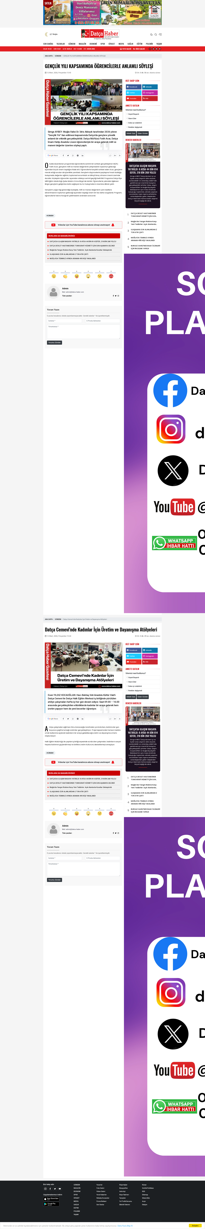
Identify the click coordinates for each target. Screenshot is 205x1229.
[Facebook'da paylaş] (63, 155)
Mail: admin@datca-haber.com (73, 292)
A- (120, 156)
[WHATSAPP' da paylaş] (73, 155)
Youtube (133, 98)
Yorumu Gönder (54, 343)
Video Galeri (101, 1191)
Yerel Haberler (102, 1195)
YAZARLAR (61, 43)
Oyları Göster (143, 133)
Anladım (195, 1225)
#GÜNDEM (49, 216)
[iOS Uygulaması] (57, 1199)
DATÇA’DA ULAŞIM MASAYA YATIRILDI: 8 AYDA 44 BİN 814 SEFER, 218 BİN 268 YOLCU (83, 241)
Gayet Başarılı (133, 114)
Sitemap (145, 1195)
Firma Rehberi (101, 1201)
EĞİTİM (139, 43)
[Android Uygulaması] (57, 1204)
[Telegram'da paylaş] (78, 155)
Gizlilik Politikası (148, 1188)
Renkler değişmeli (135, 127)
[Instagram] (118, 296)
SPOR (102, 43)
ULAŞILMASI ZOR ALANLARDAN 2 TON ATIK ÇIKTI (69, 254)
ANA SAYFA (49, 56)
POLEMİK (149, 43)
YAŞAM (159, 43)
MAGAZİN (82, 43)
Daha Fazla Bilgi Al (125, 1225)
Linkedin (149, 87)
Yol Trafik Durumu (125, 1201)
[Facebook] (50, 1189)
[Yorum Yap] (110, 155)
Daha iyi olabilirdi (135, 123)
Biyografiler (123, 1188)
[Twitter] (55, 1189)
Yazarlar (99, 1185)
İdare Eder (132, 118)
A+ (115, 156)
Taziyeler (122, 1198)
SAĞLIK (130, 43)
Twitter (132, 93)
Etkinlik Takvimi (124, 1204)
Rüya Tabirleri (124, 1195)
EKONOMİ (93, 43)
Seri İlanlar (100, 1204)
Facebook (133, 87)
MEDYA (121, 43)
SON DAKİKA (48, 43)
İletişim (144, 1204)
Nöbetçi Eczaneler (103, 1198)
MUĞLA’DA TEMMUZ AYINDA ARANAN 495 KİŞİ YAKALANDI (73, 259)
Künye (144, 1185)
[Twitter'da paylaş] (68, 155)
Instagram (150, 93)
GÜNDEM (71, 43)
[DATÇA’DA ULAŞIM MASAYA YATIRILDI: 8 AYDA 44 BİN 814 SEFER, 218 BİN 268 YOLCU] (143, 153)
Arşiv (144, 1201)
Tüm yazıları (67, 296)
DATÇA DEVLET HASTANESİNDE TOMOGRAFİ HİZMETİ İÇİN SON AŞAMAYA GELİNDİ (82, 246)
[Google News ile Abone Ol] (52, 155)
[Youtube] (60, 1189)
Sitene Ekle (146, 1198)
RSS (147, 98)
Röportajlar (123, 1185)
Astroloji (122, 1191)
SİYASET (111, 43)
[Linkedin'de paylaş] (82, 155)
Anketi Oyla (131, 133)
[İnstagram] (45, 1189)
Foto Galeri (100, 1188)
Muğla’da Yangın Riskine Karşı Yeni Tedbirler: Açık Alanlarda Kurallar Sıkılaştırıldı (81, 250)
